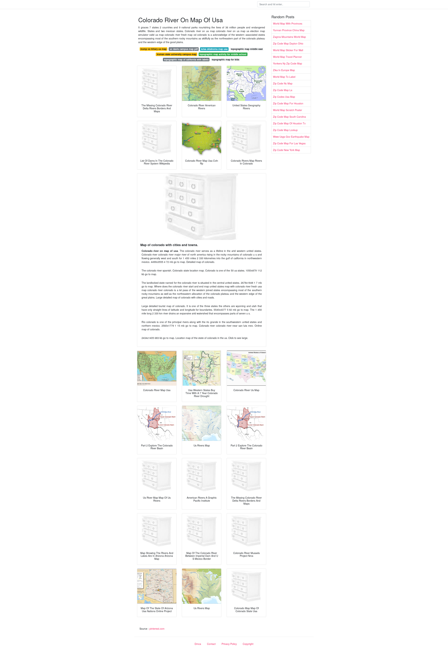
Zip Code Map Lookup (285, 130)
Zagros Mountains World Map (289, 37)
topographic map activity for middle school (223, 54)
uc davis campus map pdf (184, 49)
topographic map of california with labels (186, 59)
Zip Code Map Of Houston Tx (289, 123)
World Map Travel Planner (287, 56)
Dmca (198, 644)
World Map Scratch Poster (287, 110)
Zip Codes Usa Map (284, 96)
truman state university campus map (176, 54)
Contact (211, 644)
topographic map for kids (225, 59)
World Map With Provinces (287, 23)
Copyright (248, 644)
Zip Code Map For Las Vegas (289, 143)
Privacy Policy (229, 644)
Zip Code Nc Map (282, 83)
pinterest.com (156, 628)
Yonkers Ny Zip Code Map (287, 63)
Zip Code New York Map (286, 150)
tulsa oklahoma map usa (214, 49)
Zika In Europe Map (284, 70)
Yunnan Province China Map (288, 30)
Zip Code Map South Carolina (289, 116)
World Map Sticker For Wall (288, 50)
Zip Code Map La (282, 90)
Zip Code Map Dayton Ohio (288, 43)
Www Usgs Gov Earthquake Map (291, 136)
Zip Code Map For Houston (288, 103)
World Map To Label (284, 76)
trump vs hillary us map (153, 49)
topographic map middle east (247, 49)
